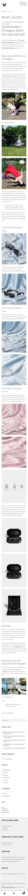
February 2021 (6, 777)
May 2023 (5, 775)
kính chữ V (17, 647)
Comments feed (5, 810)
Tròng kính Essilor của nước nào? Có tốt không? (14, 748)
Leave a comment (6, 23)
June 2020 (5, 782)
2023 (8, 11)
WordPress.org (5, 812)
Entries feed (4, 808)
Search (14, 893)
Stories (5, 793)
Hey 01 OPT (9, 759)
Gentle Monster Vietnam (8, 48)
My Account (4, 893)
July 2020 (5, 780)
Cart (21, 892)
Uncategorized (9, 713)
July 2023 (5, 772)
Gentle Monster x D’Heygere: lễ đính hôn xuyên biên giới (13, 30)
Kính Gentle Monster (18, 22)
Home (4, 11)
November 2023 (6, 770)
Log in (3, 807)
